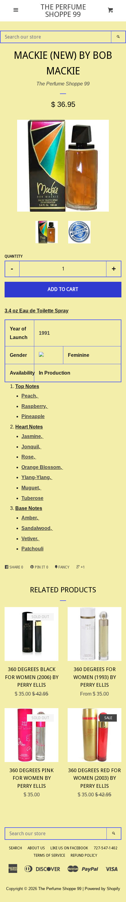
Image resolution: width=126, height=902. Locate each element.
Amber (29, 517)
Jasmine (31, 436)
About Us (36, 848)
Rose (27, 456)
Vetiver (29, 538)
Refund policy (84, 855)
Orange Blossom (41, 467)
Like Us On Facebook (69, 848)
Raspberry (33, 406)
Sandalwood (35, 528)
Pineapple (33, 416)
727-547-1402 (105, 848)
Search (15, 848)
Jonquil (30, 446)
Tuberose (32, 498)
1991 (44, 333)
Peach (28, 395)
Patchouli (32, 548)
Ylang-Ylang (35, 477)
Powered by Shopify (102, 888)
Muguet (30, 487)
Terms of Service (49, 855)
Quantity (14, 256)
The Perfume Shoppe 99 (63, 10)
